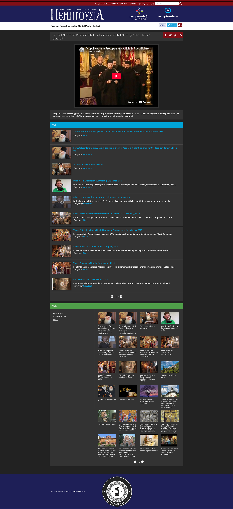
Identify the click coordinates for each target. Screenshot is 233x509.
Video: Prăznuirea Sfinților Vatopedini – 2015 (94, 263)
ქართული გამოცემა (146, 4)
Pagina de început (58, 26)
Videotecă (87, 154)
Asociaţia (72, 26)
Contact (96, 26)
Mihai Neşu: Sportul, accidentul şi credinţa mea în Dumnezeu (101, 197)
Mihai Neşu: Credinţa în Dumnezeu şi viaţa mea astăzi (98, 180)
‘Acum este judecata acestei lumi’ (88, 164)
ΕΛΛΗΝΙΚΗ (124, 4)
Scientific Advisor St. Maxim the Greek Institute (67, 491)
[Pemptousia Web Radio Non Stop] (139, 13)
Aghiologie (58, 313)
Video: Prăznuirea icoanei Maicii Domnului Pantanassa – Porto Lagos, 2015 (107, 230)
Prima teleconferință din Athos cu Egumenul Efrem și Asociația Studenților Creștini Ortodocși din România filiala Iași (125, 149)
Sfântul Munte (84, 26)
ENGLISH (133, 4)
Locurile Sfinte (59, 316)
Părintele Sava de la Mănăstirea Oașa (90, 279)
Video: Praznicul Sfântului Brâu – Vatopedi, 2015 (95, 246)
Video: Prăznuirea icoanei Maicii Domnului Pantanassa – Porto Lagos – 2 (106, 213)
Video (85, 135)
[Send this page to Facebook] (166, 35)
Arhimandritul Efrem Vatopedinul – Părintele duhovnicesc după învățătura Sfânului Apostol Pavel (118, 131)
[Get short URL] (175, 35)
